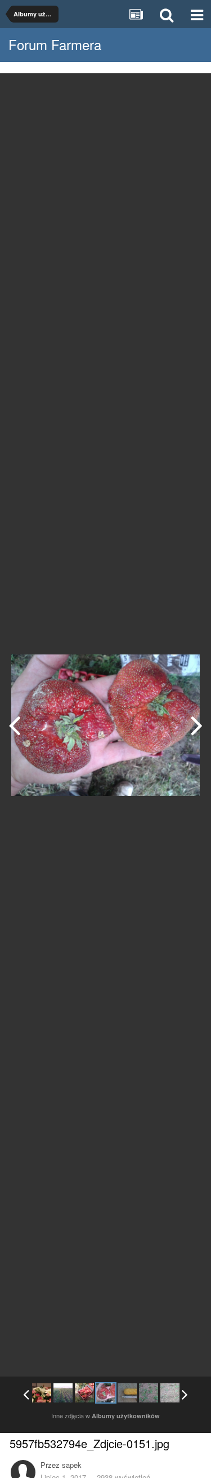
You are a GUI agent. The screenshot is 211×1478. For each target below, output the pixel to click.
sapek (72, 1464)
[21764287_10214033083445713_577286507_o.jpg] (169, 1392)
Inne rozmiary (144, 90)
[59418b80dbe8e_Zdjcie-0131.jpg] (63, 1392)
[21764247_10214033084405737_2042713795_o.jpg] (148, 1392)
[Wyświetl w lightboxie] (191, 90)
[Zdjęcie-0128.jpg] (14, 725)
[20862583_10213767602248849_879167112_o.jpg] (196, 725)
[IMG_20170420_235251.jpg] (41, 1392)
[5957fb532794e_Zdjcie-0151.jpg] (105, 1392)
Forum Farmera (54, 44)
